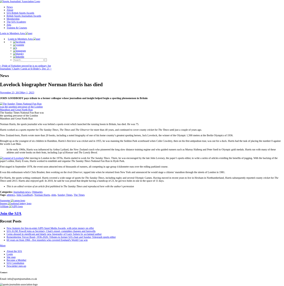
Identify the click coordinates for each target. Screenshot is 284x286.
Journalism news (22, 192)
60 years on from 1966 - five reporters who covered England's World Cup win (47, 240)
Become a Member (16, 260)
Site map (11, 257)
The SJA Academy (16, 21)
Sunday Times (65, 195)
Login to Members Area (12, 33)
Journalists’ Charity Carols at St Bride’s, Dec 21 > (26, 68)
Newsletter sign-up (16, 266)
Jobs (9, 24)
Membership (13, 18)
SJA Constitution (15, 263)
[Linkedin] (18, 56)
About (10, 10)
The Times (79, 195)
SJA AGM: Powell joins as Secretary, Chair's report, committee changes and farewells (51, 231)
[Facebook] (19, 41)
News (10, 7)
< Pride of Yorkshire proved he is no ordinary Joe (25, 65)
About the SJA (14, 251)
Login (10, 254)
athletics (11, 195)
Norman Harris (42, 195)
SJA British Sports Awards (20, 13)
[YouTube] (18, 44)
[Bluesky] (18, 53)
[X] (15, 47)
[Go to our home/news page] (20, 1)
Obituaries (37, 192)
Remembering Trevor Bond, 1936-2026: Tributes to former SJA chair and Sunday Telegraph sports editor (61, 237)
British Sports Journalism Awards (24, 15)
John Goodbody (24, 195)
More (3, 245)
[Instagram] (19, 50)
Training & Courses (17, 27)
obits (53, 195)
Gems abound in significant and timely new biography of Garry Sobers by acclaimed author (54, 234)
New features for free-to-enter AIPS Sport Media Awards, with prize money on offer (50, 228)
